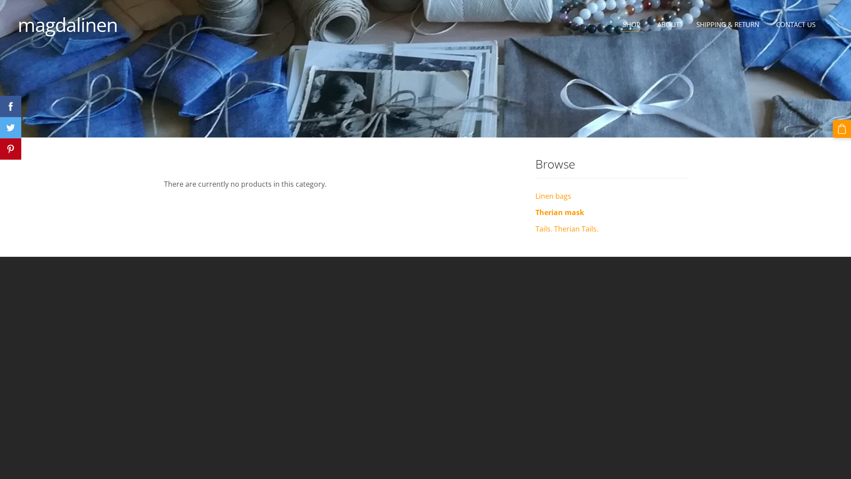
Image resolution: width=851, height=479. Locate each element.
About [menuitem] (668, 24)
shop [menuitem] (631, 24)
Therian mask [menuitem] (559, 212)
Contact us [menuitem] (796, 24)
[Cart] (842, 129)
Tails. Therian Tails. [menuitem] (566, 229)
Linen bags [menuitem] (553, 196)
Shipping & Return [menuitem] (727, 24)
